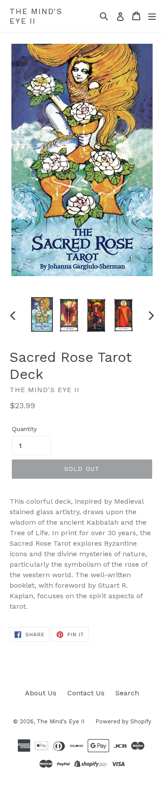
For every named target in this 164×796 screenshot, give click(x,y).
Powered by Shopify (123, 721)
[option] (42, 314)
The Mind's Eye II (36, 16)
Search (127, 693)
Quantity (24, 428)
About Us (40, 693)
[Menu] (152, 16)
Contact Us (86, 693)
